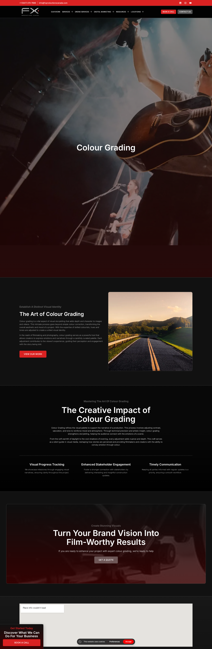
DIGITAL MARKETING (102, 12)
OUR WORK (55, 12)
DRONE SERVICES (82, 12)
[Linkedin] (180, 3)
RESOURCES (121, 12)
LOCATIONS (136, 12)
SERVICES (66, 12)
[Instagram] (185, 3)
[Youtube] (190, 3)
